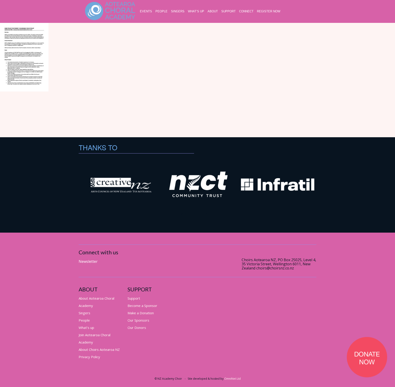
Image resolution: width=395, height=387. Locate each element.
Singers (177, 11)
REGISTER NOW (268, 11)
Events (146, 11)
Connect (246, 11)
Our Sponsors (138, 320)
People (161, 11)
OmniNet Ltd (232, 379)
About (213, 11)
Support (228, 11)
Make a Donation (141, 313)
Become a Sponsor (142, 305)
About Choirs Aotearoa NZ (99, 349)
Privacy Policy (89, 357)
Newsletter (88, 261)
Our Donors (137, 327)
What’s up (196, 11)
